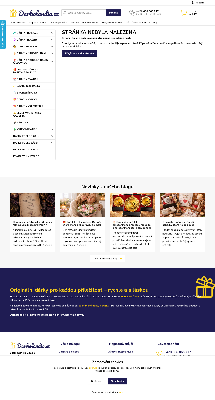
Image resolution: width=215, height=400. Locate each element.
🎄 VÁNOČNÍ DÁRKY (25, 129)
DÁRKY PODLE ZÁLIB (25, 142)
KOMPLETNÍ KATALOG (26, 156)
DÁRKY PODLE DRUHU (26, 136)
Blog (155, 22)
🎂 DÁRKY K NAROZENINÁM (29, 53)
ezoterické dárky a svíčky (94, 305)
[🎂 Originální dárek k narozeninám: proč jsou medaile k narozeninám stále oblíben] (132, 205)
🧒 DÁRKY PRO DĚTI (25, 46)
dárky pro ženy (130, 296)
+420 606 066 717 (147, 11)
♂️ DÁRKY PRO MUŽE (25, 33)
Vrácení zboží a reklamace (138, 22)
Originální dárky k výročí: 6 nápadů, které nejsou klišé (178, 223)
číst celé (47, 245)
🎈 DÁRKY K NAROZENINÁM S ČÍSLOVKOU (30, 61)
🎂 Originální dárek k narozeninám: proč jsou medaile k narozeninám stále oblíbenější (132, 225)
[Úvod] (34, 13)
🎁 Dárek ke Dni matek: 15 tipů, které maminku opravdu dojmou (82, 223)
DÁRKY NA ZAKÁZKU (25, 149)
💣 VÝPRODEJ (21, 122)
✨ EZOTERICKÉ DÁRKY (26, 86)
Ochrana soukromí (90, 22)
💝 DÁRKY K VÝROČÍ (25, 99)
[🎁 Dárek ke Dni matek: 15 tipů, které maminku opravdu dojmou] (82, 205)
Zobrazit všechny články (105, 258)
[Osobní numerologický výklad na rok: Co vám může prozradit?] (32, 205)
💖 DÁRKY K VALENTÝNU (28, 106)
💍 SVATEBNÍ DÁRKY (25, 92)
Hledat (113, 12)
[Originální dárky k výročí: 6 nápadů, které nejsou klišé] (182, 205)
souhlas (93, 367)
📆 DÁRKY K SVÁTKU (25, 79)
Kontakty (75, 22)
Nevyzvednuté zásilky (112, 22)
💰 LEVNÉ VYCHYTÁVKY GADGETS (27, 114)
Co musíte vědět (18, 22)
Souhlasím (117, 381)
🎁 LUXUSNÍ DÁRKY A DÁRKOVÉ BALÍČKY (25, 71)
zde (121, 392)
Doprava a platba (37, 22)
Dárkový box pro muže (120, 351)
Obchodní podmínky (58, 22)
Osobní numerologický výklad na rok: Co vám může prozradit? (32, 223)
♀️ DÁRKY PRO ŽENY (25, 39)
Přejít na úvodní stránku (79, 53)
